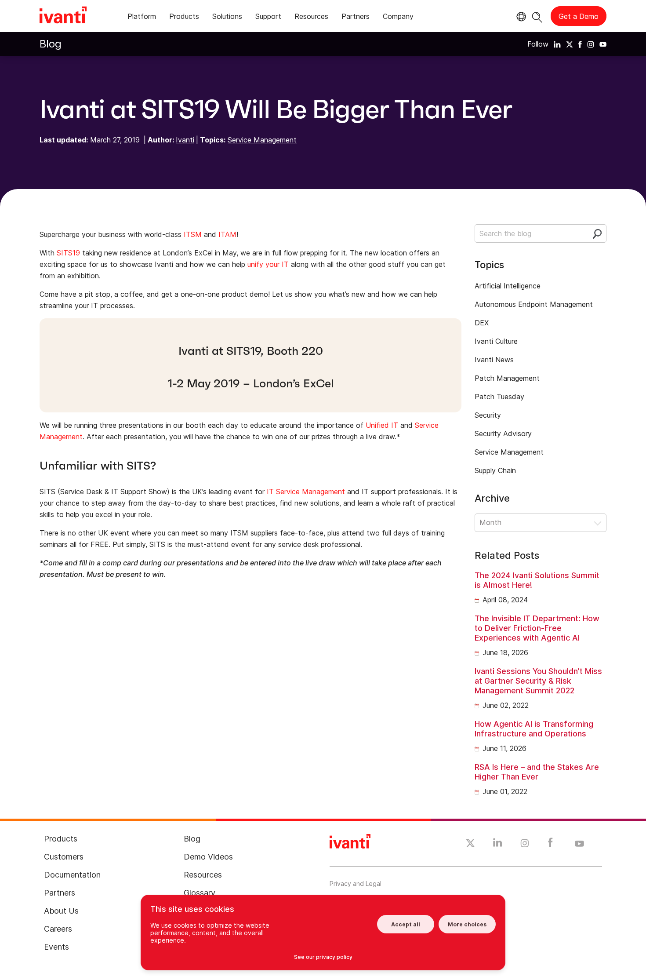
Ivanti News (494, 359)
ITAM (227, 234)
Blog (51, 43)
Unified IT (382, 425)
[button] (540, 523)
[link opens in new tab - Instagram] (524, 844)
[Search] (537, 16)
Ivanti (185, 139)
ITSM (193, 234)
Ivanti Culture (496, 341)
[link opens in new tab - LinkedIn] (497, 844)
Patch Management (507, 378)
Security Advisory (503, 433)
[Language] (520, 16)
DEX (482, 322)
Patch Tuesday (499, 396)
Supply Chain (495, 470)
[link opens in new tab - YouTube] (579, 844)
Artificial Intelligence (508, 285)
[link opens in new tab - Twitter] (470, 844)
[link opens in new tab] (557, 44)
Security (488, 415)
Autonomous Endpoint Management (534, 304)
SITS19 (68, 252)
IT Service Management (306, 491)
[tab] (142, 18)
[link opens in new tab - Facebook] (550, 844)
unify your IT (268, 264)
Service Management (262, 139)
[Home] (63, 16)
